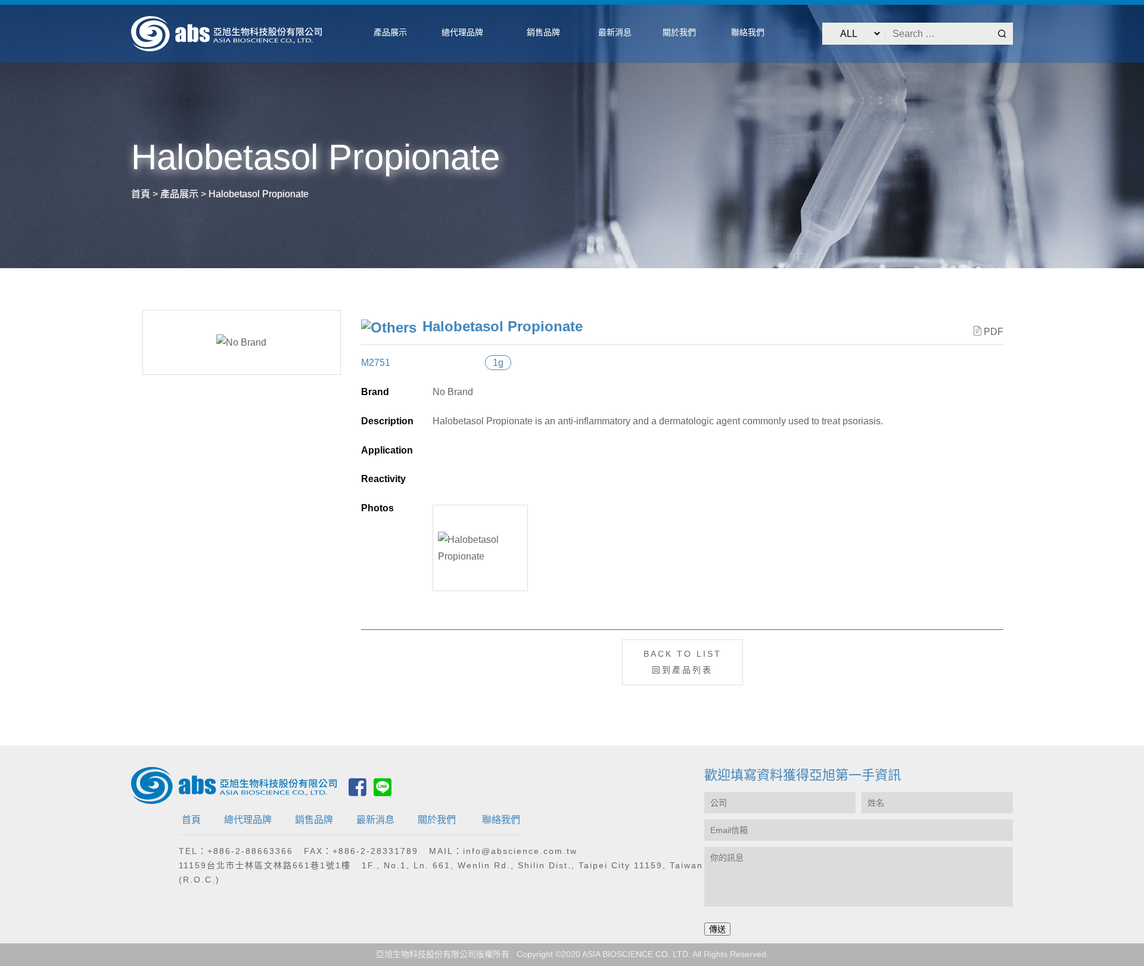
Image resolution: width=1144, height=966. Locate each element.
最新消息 (375, 820)
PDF (993, 332)
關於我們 (437, 820)
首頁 (191, 820)
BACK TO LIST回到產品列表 (683, 662)
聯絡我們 (501, 820)
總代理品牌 (248, 820)
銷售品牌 (314, 820)
